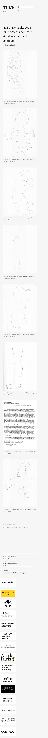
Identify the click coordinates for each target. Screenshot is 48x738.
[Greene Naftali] (8, 703)
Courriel (6, 570)
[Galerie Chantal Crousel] (8, 649)
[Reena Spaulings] (8, 628)
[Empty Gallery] (8, 692)
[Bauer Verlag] (8, 586)
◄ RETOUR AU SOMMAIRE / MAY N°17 (16, 528)
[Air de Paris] (8, 660)
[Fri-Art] (8, 671)
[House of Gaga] (8, 607)
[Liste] (8, 724)
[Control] (8, 735)
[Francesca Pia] (8, 713)
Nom (4, 565)
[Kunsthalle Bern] (8, 596)
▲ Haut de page (9, 525)
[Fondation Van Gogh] (8, 639)
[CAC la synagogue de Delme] (8, 617)
